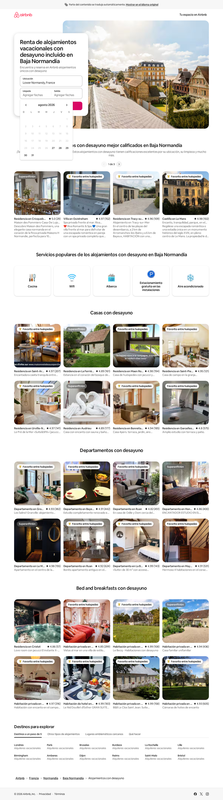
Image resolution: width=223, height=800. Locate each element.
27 (53, 148)
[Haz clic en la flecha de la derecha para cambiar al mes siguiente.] (67, 105)
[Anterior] (104, 164)
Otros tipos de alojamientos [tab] (63, 734)
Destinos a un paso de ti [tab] (28, 734)
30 (25, 155)
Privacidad (45, 794)
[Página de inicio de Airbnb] (23, 14)
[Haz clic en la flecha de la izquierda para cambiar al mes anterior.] (26, 105)
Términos (59, 794)
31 (32, 155)
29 (67, 148)
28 (60, 148)
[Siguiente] (119, 164)
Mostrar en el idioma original (142, 4)
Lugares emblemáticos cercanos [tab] (104, 734)
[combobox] (51, 83)
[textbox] (35, 95)
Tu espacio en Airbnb (193, 15)
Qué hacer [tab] (135, 734)
